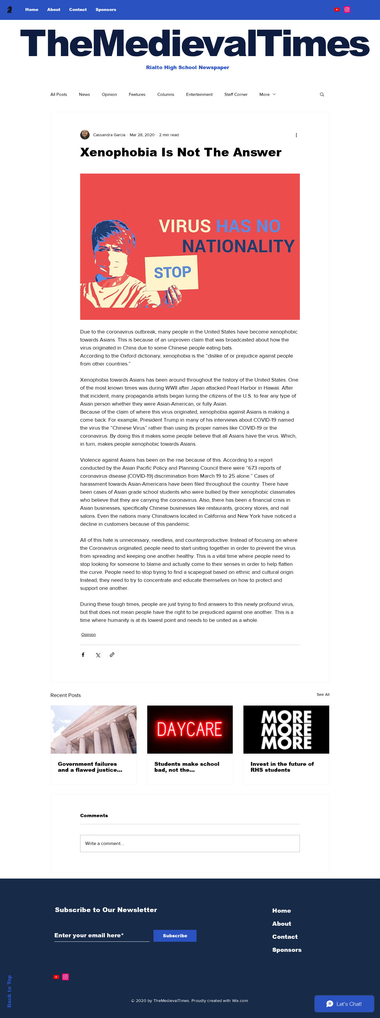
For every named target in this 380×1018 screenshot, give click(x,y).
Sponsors (287, 949)
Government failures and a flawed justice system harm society (88, 767)
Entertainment (199, 94)
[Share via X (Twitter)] (97, 655)
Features (137, 94)
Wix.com (240, 1000)
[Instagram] (347, 9)
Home (281, 910)
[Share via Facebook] (83, 655)
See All (323, 694)
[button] (322, 94)
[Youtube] (337, 9)
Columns (165, 94)
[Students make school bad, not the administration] (190, 730)
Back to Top (9, 991)
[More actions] (296, 134)
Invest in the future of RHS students (282, 767)
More (264, 94)
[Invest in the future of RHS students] (286, 730)
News (84, 94)
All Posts (58, 94)
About (281, 923)
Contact (285, 936)
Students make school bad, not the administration (186, 767)
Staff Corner (236, 94)
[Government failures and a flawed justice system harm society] (94, 730)
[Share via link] (112, 655)
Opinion (109, 94)
